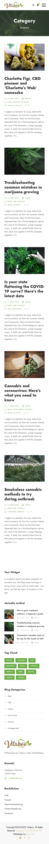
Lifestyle (34, 666)
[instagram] (29, 838)
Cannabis (12, 512)
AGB (6, 795)
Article (11, 105)
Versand (7, 800)
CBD (14, 201)
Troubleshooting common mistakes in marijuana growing (23, 187)
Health (18, 105)
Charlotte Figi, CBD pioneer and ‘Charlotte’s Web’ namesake (22, 85)
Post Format (18, 409)
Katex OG (30, 834)
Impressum (8, 813)
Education (16, 309)
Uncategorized (13, 728)
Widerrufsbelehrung (12, 808)
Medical (21, 512)
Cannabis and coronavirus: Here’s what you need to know (22, 393)
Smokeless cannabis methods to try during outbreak (23, 494)
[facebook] (24, 838)
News (10, 205)
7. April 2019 (13, 198)
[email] (20, 838)
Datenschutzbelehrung (13, 804)
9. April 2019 (13, 98)
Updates (21, 677)
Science (25, 102)
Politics (17, 102)
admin (28, 98)
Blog (10, 102)
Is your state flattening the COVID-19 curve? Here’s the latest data (24, 289)
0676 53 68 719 (34, 830)
